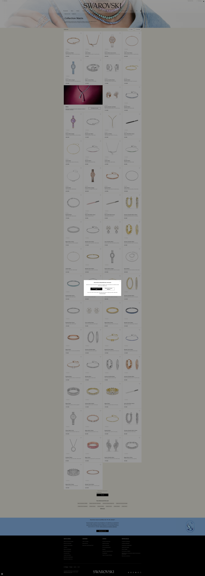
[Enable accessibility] (2, 574)
